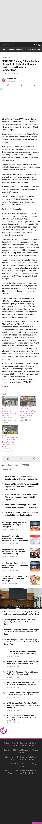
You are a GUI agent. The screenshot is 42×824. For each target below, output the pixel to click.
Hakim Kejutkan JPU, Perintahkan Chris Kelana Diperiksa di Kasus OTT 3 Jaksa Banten (19, 622)
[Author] (4, 80)
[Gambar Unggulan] (21, 102)
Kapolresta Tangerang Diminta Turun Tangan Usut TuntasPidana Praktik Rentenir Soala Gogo (21, 632)
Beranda (4, 57)
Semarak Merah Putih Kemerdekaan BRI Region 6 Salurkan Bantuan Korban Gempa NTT (22, 486)
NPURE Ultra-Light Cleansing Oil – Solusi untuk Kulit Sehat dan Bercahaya (22, 513)
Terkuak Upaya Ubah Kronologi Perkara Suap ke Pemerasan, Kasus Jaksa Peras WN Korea (21, 613)
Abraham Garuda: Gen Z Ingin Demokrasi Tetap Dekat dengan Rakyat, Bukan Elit (23, 694)
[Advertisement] (21, 21)
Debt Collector (13, 465)
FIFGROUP (25, 465)
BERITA (11, 57)
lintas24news (11, 79)
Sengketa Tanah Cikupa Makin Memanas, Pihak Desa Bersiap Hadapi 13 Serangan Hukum (28, 411)
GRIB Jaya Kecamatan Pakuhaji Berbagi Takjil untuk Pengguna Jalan (22, 673)
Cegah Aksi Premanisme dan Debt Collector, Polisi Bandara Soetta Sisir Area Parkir (10, 411)
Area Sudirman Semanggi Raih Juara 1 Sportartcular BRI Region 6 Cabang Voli (21, 506)
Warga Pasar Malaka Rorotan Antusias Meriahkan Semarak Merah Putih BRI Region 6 (21, 497)
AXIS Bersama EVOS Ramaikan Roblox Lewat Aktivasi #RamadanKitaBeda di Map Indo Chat (23, 705)
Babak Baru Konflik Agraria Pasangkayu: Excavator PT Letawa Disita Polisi (23, 663)
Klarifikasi (7, 469)
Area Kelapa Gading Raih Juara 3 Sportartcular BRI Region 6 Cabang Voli (21, 477)
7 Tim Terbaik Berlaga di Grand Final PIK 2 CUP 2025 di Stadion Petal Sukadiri (23, 652)
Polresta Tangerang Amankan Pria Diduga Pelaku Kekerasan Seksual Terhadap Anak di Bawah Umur (21, 642)
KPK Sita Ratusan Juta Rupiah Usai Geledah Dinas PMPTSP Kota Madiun (21, 683)
